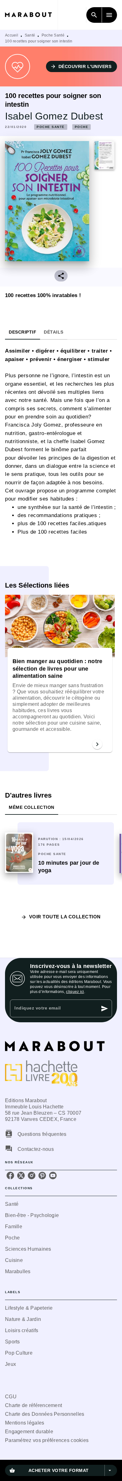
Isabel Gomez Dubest (54, 116)
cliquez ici (75, 992)
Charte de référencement (33, 1405)
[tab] (22, 332)
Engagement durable (29, 1431)
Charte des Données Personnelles (44, 1414)
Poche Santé (53, 35)
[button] (81, 66)
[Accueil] (31, 15)
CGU (11, 1396)
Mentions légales (24, 1422)
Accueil (11, 35)
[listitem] (10, 1175)
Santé (30, 35)
